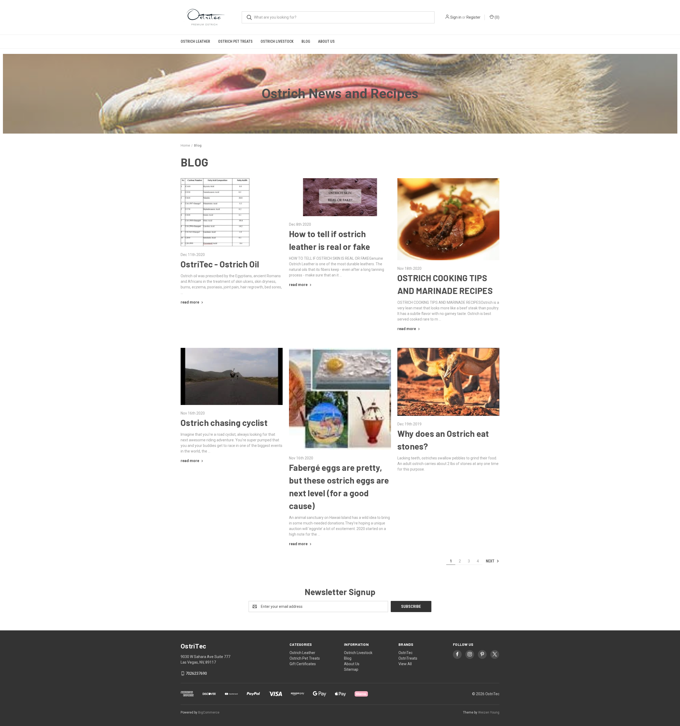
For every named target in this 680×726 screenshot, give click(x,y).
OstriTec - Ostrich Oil (220, 264)
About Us (326, 41)
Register (473, 17)
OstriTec (405, 653)
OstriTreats (407, 658)
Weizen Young (488, 712)
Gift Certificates (303, 664)
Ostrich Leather (195, 41)
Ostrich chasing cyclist (224, 422)
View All (405, 664)
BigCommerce (208, 712)
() (496, 17)
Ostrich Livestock (277, 41)
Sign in (455, 17)
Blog (305, 41)
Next (490, 561)
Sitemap (351, 669)
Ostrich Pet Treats (235, 41)
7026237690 (196, 673)
